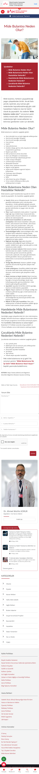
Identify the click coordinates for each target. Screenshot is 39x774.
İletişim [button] (35, 771)
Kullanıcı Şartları (6, 671)
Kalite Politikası (6, 680)
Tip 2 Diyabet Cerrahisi (8, 750)
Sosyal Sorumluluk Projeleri (14, 616)
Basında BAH (9, 621)
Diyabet (8, 589)
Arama (27, 771)
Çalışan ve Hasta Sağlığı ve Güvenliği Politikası (15, 677)
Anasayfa (4, 771)
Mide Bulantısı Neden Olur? (19, 70)
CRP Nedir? (4, 719)
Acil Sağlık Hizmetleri (7, 674)
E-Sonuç (3, 733)
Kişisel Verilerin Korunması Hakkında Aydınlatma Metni (18, 663)
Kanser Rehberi (10, 594)
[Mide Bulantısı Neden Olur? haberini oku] (19, 48)
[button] (3, 764)
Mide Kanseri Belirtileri (8, 753)
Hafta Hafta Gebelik (11, 600)
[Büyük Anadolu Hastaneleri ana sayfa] (19, 11)
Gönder (33, 453)
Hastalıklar (9, 626)
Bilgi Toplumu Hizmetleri (9, 686)
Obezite (8, 584)
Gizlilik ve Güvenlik (7, 669)
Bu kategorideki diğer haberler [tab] (11, 528)
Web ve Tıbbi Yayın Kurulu (9, 385)
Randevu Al (12, 771)
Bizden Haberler (10, 610)
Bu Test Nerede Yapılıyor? (9, 742)
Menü (3, 12)
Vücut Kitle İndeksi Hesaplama (10, 748)
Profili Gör (19, 519)
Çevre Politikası (6, 683)
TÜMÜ (7, 642)
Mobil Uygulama (6, 717)
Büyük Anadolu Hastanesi (9, 660)
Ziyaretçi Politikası (7, 705)
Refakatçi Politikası (7, 708)
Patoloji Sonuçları (6, 736)
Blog (19, 771)
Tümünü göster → (8, 568)
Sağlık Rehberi (10, 605)
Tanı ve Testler (10, 637)
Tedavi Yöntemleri (11, 632)
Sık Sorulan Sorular (7, 714)
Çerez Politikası (6, 711)
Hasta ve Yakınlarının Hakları (10, 702)
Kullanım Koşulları (7, 666)
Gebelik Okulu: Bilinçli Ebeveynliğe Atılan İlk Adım (16, 699)
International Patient (21, 16)
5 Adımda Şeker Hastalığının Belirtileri (21, 558)
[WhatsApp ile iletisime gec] (3, 759)
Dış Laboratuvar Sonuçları (9, 745)
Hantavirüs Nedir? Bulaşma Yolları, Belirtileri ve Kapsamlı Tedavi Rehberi (20, 533)
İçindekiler (8, 67)
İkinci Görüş (5, 739)
